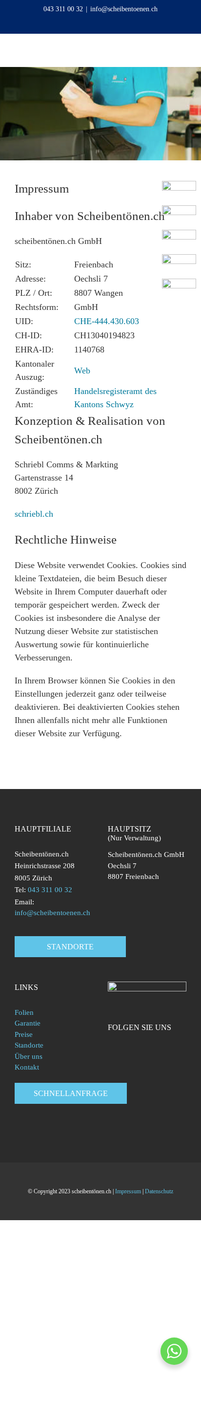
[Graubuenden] (179, 283)
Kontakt (27, 1067)
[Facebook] (111, 1048)
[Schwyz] (179, 234)
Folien (24, 1012)
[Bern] (179, 210)
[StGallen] (179, 258)
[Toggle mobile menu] (182, 49)
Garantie (27, 1023)
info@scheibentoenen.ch (124, 9)
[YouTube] (124, 1048)
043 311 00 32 (63, 9)
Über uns (28, 1056)
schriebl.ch (34, 514)
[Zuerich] (179, 185)
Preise (24, 1034)
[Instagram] (138, 1048)
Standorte (29, 1045)
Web (83, 370)
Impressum (128, 1191)
